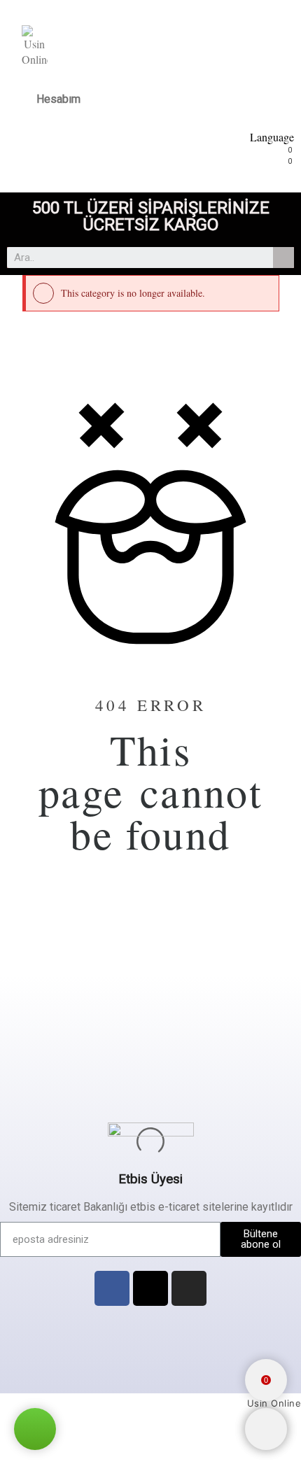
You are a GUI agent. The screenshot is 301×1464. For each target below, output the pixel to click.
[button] (35, 1429)
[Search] (283, 257)
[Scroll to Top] (266, 1429)
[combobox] (132, 257)
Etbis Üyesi (150, 1179)
